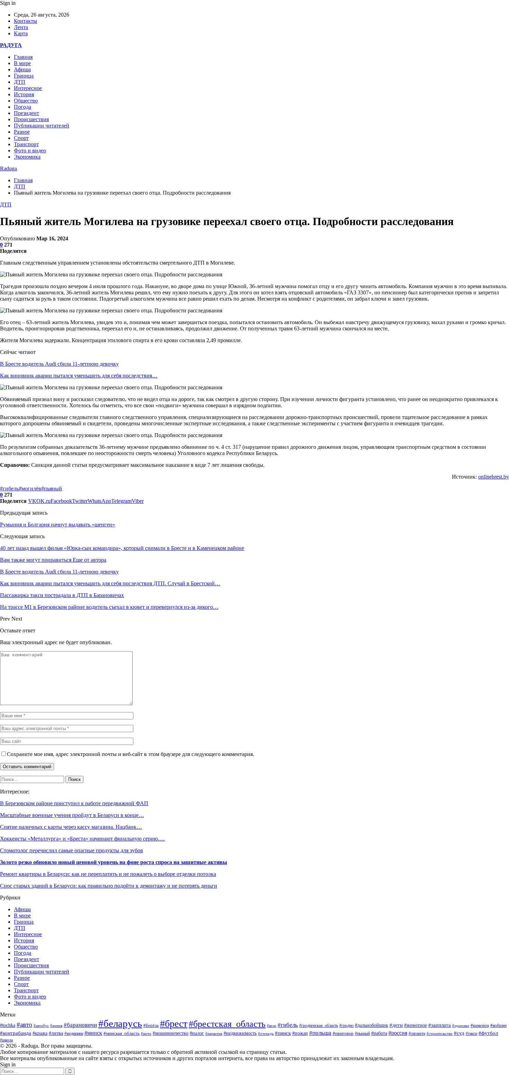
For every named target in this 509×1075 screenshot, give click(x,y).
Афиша (22, 69)
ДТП (19, 82)
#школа (6, 1040)
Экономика (27, 157)
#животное (415, 1025)
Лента (21, 27)
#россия (398, 1033)
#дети (396, 1025)
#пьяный (51, 488)
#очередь (266, 1033)
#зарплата (439, 1025)
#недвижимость (240, 1033)
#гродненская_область (318, 1025)
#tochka (7, 1025)
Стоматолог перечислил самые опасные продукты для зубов (71, 850)
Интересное (28, 88)
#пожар (300, 1033)
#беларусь (120, 1023)
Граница (24, 76)
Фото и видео (30, 150)
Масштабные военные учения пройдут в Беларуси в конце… (72, 815)
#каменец (480, 1025)
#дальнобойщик (371, 1025)
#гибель (9, 488)
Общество (26, 101)
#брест (173, 1023)
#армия (56, 1025)
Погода (22, 107)
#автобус (41, 1026)
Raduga (8, 168)
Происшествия (31, 119)
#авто (24, 1024)
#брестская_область (227, 1024)
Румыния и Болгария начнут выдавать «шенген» (57, 524)
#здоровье (460, 1025)
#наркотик (213, 1033)
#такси (471, 1033)
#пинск (283, 1033)
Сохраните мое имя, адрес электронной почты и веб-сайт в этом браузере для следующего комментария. (130, 754)
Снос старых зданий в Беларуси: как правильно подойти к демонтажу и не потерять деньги (108, 886)
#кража (40, 1033)
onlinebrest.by (493, 477)
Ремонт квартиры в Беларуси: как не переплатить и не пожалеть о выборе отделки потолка (108, 874)
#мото (146, 1033)
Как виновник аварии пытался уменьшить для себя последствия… (79, 376)
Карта (21, 33)
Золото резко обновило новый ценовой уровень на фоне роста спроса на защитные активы (113, 862)
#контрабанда (15, 1033)
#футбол (488, 1033)
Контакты (25, 21)
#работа (379, 1033)
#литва (56, 1033)
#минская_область (122, 1033)
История (24, 94)
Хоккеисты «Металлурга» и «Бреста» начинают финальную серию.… (82, 839)
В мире (22, 63)
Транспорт (26, 144)
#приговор (343, 1033)
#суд (459, 1033)
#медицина (73, 1033)
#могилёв (30, 488)
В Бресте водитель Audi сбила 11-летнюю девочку (59, 364)
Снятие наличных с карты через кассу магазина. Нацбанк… (71, 827)
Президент (26, 113)
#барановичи (80, 1025)
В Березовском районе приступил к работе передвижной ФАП (74, 803)
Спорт (21, 138)
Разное (22, 132)
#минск (93, 1033)
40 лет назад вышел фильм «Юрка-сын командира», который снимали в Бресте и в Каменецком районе (122, 548)
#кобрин (498, 1025)
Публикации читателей (41, 125)
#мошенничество (170, 1033)
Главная (23, 57)
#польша (320, 1032)
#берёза (151, 1025)
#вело (271, 1025)
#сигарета (417, 1033)
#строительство (440, 1033)
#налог (197, 1033)
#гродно (346, 1025)
